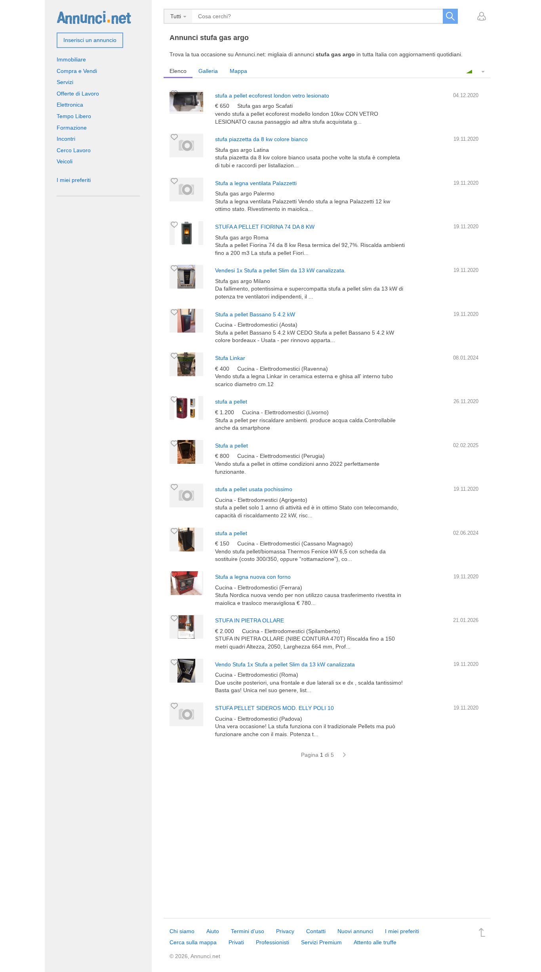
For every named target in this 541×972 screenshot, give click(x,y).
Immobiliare (71, 59)
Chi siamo (182, 931)
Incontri (66, 139)
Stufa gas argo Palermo (244, 193)
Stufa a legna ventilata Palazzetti (256, 183)
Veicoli (64, 161)
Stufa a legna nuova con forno (253, 577)
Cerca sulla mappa (193, 942)
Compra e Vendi (77, 71)
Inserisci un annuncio (89, 40)
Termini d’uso (247, 931)
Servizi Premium (321, 942)
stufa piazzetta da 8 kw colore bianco (261, 139)
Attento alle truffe (375, 942)
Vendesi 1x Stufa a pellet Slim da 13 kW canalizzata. (280, 270)
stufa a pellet (231, 401)
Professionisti (272, 942)
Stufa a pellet (231, 445)
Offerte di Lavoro (78, 93)
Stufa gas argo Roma (242, 237)
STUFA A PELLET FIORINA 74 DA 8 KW (264, 227)
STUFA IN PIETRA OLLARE (249, 620)
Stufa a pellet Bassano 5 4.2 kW (255, 314)
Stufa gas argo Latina (242, 150)
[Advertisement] (327, 842)
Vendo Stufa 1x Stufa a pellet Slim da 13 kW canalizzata (285, 664)
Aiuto (212, 931)
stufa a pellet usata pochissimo (253, 489)
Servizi (65, 82)
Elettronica (70, 104)
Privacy (285, 931)
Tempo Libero (74, 116)
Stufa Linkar (230, 358)
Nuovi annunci (355, 931)
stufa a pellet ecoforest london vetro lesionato (272, 95)
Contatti (316, 931)
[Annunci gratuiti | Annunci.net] (94, 17)
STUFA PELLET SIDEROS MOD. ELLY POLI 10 (274, 708)
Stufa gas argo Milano (242, 281)
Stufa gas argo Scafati (265, 106)
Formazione (72, 127)
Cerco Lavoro (74, 150)
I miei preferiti (74, 180)
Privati (236, 942)
